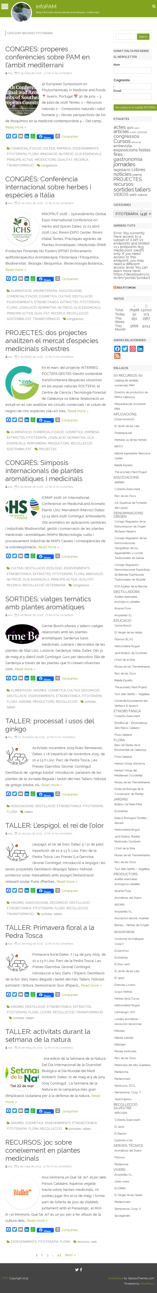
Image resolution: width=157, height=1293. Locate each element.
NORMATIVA (47, 307)
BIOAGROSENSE (124, 932)
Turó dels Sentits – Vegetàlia (132, 694)
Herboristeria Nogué (127, 646)
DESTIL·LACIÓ (82, 296)
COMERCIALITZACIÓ (26, 148)
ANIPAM (119, 482)
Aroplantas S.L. (123, 615)
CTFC (5, 1278)
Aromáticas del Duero (127, 897)
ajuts (130, 127)
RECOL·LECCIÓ (77, 313)
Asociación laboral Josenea (131, 918)
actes (120, 127)
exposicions (126, 149)
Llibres (138, 169)
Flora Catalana (123, 734)
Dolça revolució (124, 419)
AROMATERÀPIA (45, 291)
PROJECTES (47, 449)
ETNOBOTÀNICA (46, 302)
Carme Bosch (122, 625)
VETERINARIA (55, 585)
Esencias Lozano (124, 984)
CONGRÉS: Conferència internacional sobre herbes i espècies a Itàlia (48, 187)
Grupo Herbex (123, 991)
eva (10, 73)
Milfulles (119, 1030)
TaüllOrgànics (123, 1099)
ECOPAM (119, 1188)
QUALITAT (65, 160)
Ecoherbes (121, 811)
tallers (11, 707)
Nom (117, 64)
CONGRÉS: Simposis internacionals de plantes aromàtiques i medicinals (44, 471)
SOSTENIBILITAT (19, 319)
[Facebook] (81, 1269)
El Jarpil (119, 978)
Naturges (120, 1044)
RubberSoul (115, 1278)
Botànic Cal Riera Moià (128, 804)
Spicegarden (122, 1215)
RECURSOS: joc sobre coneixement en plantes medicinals (42, 1150)
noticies (123, 174)
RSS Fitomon (126, 287)
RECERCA (81, 160)
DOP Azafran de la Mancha (130, 586)
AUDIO (133, 132)
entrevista (123, 146)
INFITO (118, 446)
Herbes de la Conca (126, 998)
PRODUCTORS (45, 160)
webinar (142, 194)
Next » (70, 1255)
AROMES (39, 690)
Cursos (122, 141)
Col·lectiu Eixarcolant (127, 489)
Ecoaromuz (121, 950)
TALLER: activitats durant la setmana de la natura (47, 1035)
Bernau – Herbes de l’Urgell (131, 925)
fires (118, 154)
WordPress (147, 1283)
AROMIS (119, 904)
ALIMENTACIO (21, 291)
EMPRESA (64, 148)
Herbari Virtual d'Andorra (129, 763)
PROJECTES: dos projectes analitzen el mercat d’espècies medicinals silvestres (51, 341)
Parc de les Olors (125, 495)
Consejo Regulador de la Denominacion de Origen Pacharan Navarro (130, 526)
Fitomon (119, 1157)
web (94, 1242)
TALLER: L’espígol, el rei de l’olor (54, 825)
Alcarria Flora (122, 608)
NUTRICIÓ (66, 154)
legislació (122, 169)
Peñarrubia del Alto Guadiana (132, 1065)
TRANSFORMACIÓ (20, 165)
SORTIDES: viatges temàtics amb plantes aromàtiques (48, 603)
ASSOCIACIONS (70, 291)
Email (117, 90)
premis (137, 175)
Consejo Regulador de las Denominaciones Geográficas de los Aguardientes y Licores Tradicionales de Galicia (130, 548)
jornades (75, 1129)
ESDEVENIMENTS (86, 148)
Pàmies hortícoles (125, 1051)
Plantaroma (121, 1071)
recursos (83, 1242)
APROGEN (120, 1113)
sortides (90, 701)
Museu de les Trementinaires (132, 666)
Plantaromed (122, 1078)
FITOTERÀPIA (17, 154)
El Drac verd (122, 964)
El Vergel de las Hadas (128, 632)
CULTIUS (49, 148)
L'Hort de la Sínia (124, 659)
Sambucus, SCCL (125, 1085)
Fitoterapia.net (123, 432)
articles (121, 131)
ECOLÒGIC (54, 568)
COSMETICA (48, 296)
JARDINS (25, 701)
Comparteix (69, 136)
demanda (136, 142)
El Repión (120, 1133)
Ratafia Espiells (123, 465)
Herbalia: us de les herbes (130, 439)
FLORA (33, 154)
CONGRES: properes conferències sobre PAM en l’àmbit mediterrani (47, 57)
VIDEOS (121, 194)
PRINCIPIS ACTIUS (20, 160)
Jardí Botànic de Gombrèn (130, 653)
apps (137, 128)
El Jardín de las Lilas (127, 426)
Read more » (15, 127)
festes (144, 149)
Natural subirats (123, 1037)
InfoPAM (46, 6)
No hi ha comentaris (59, 73)
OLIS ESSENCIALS (88, 154)
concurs (142, 132)
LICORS (46, 1012)
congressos (49, 165)
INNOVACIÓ (48, 154)
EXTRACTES (69, 302)
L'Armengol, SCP (124, 1012)
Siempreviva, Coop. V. (127, 1092)
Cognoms (122, 80)
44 (59, 1255)
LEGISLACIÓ (28, 307)
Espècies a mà (123, 1140)
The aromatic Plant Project (130, 472)
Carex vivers (121, 1181)
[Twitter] (77, 1269)
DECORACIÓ (90, 690)
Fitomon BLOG (123, 639)
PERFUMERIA (36, 443)
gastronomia (128, 159)
